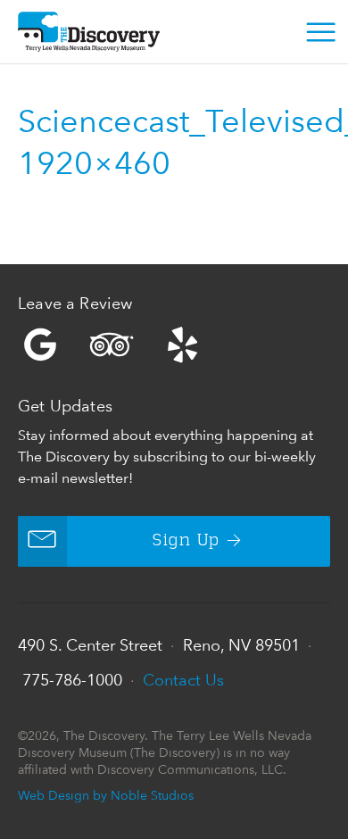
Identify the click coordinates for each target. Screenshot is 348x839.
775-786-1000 (72, 679)
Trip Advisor (111, 344)
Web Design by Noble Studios (106, 794)
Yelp (174, 344)
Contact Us (183, 679)
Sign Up (186, 541)
